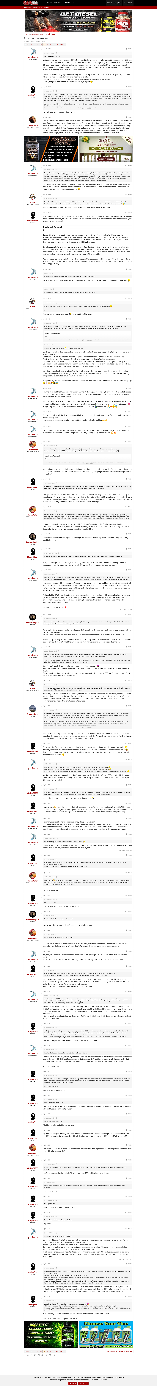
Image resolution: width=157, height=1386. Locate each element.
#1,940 (130, 1095)
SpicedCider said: (49, 483)
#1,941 (130, 1114)
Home (49, 3)
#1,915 (130, 507)
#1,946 (130, 1196)
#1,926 (130, 803)
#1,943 (130, 1145)
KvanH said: (48, 273)
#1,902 (130, 87)
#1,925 (130, 785)
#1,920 (130, 647)
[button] (62, 3)
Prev (27, 45)
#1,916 (130, 534)
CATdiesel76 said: (49, 170)
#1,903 (130, 117)
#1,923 (130, 743)
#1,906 (130, 212)
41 (50, 45)
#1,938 (130, 1045)
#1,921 (130, 681)
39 (44, 45)
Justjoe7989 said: (49, 53)
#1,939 (130, 1071)
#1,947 (130, 1212)
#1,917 (130, 549)
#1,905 (130, 194)
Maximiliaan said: (49, 323)
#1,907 (130, 269)
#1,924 (130, 760)
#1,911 (130, 411)
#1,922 (130, 706)
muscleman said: (49, 91)
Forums (57, 3)
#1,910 (130, 388)
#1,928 (130, 834)
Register (46, 7)
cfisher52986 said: (49, 764)
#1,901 (130, 49)
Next (61, 45)
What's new (69, 3)
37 (37, 45)
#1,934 (130, 951)
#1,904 (130, 165)
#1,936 (130, 991)
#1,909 (130, 319)
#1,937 (130, 1023)
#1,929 (130, 855)
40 (47, 45)
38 (41, 45)
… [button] (34, 45)
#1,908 (130, 298)
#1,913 (130, 441)
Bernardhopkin (30, 41)
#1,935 (130, 966)
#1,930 (130, 873)
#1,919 (130, 614)
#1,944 (130, 1160)
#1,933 (130, 930)
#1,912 (130, 426)
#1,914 (130, 479)
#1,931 (130, 895)
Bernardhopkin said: (50, 553)
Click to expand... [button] (87, 108)
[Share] (126, 49)
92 (57, 45)
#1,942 (130, 1130)
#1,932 (130, 911)
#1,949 (130, 1264)
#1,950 (130, 1296)
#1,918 (130, 570)
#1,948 (130, 1229)
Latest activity (37, 7)
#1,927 (130, 818)
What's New (27, 7)
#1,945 (130, 1178)
